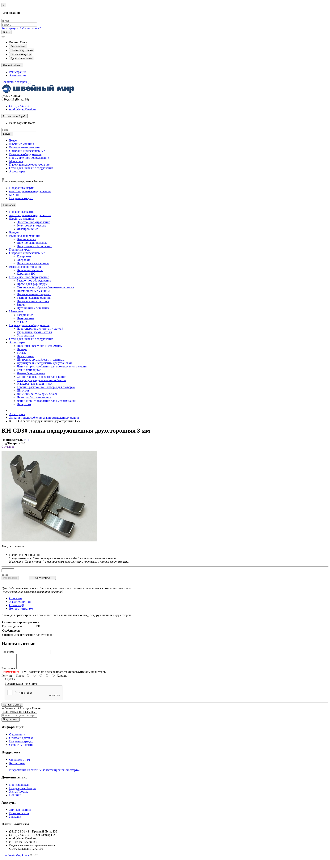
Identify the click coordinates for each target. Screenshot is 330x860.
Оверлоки (23, 259)
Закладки (15, 816)
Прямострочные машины (33, 290)
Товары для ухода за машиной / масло (41, 380)
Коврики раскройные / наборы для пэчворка (46, 387)
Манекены (16, 161)
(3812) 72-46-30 (19, 106)
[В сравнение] (6, 575)
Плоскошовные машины (33, 263)
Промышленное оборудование (29, 157)
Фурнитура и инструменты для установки (44, 363)
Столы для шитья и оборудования (31, 168)
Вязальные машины (30, 270)
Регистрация (10, 28)
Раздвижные (25, 314)
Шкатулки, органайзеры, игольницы (41, 359)
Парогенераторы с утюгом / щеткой (40, 328)
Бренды (14, 194)
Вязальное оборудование (25, 154)
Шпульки (23, 390)
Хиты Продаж (18, 791)
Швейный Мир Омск (15, 855)
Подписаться (10, 719)
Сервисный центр (21, 54)
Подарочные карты (21, 187)
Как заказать (18, 46)
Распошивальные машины (34, 297)
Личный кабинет (20, 809)
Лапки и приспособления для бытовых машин (47, 400)
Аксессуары (17, 171)
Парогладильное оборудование (29, 164)
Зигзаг (21, 304)
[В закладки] (3, 575)
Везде (13, 140)
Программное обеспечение (34, 246)
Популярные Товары (22, 788)
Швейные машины (21, 144)
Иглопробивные (27, 229)
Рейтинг (7, 675)
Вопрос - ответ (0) (21, 608)
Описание (15, 598)
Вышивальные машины (24, 147)
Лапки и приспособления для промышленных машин (52, 366)
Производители (19, 784)
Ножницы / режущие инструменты (39, 345)
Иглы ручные (25, 356)
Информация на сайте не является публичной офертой (44, 770)
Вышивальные (26, 239)
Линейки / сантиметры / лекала (37, 394)
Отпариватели (26, 335)
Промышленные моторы (33, 301)
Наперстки (24, 404)
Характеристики (20, 601)
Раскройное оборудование (34, 280)
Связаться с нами (20, 759)
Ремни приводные (29, 369)
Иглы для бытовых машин (34, 397)
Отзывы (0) (16, 605)
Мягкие (22, 321)
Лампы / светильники (31, 373)
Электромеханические (31, 225)
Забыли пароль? (30, 28)
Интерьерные (25, 318)
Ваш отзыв (9, 668)
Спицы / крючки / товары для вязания (41, 376)
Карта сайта (17, 763)
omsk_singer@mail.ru (22, 109)
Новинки (15, 795)
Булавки (22, 352)
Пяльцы (22, 349)
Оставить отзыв (12, 704)
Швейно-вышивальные (32, 242)
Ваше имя (8, 651)
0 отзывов (8, 446)
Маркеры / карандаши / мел (35, 383)
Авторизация (17, 75)
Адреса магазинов (21, 58)
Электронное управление (33, 222)
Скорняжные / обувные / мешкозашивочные (45, 287)
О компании (17, 734)
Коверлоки (24, 256)
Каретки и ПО (26, 273)
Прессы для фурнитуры (32, 284)
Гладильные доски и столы (34, 332)
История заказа (19, 813)
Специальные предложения (30, 191)
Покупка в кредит (21, 198)
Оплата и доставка (22, 50)
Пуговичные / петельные (33, 308)
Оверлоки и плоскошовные (27, 150)
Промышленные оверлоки (34, 294)
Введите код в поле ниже (21, 683)
